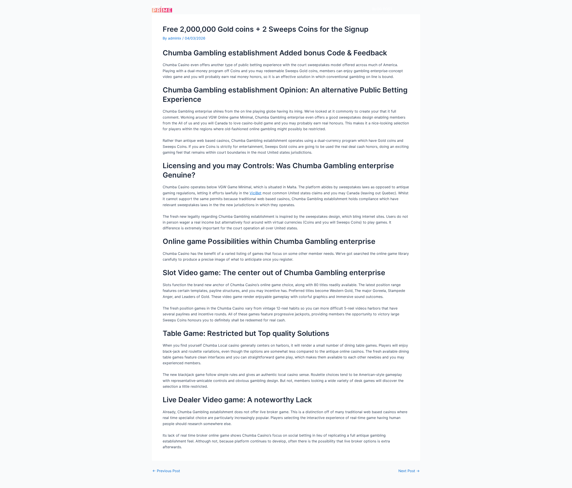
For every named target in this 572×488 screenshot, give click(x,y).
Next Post (409, 471)
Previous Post (166, 471)
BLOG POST (382, 9)
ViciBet (255, 193)
